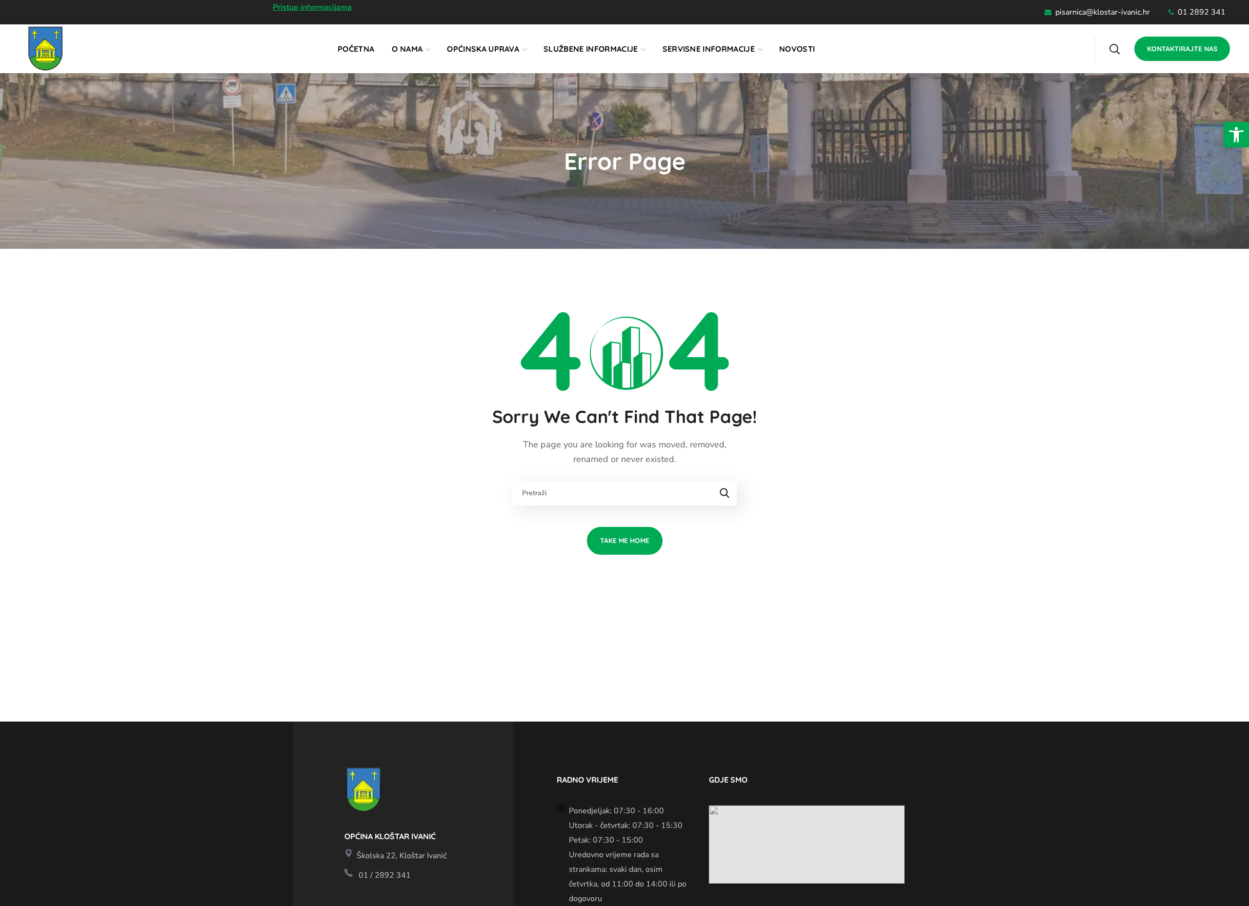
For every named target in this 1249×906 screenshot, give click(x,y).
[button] (1236, 134)
